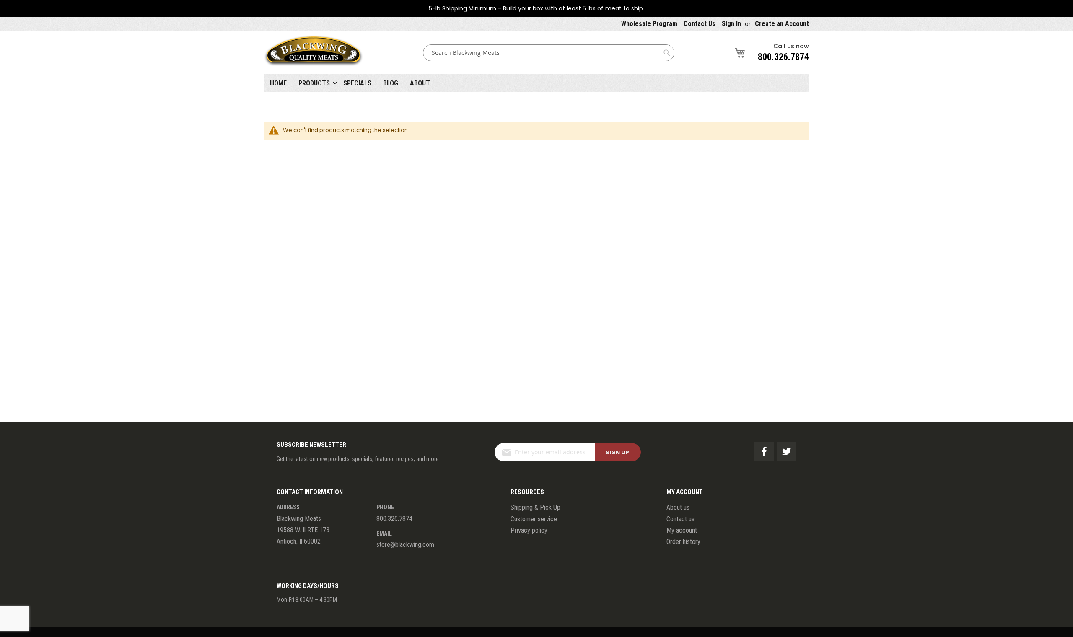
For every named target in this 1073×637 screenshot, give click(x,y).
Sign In (731, 24)
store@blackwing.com (405, 545)
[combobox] (548, 52)
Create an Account (782, 24)
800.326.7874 (783, 57)
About (420, 83)
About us (677, 507)
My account (681, 530)
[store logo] (313, 52)
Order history (683, 542)
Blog (390, 83)
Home (278, 83)
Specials (357, 83)
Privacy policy (529, 530)
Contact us (680, 519)
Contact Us (699, 24)
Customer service (534, 519)
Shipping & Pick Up (535, 507)
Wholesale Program (649, 24)
